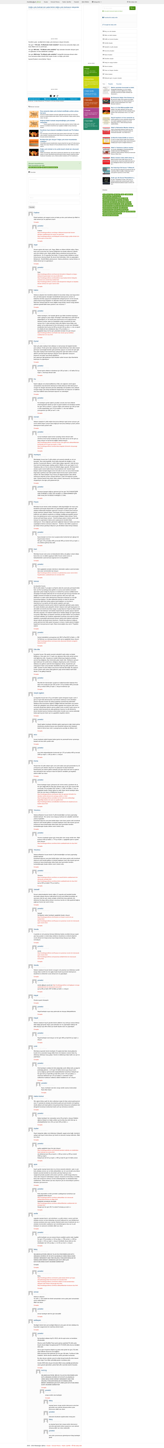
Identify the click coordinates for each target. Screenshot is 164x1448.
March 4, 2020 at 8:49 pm (43, 679)
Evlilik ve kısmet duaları (111, 39)
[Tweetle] (54, 96)
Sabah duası (113, 202)
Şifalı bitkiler (89, 100)
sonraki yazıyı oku (35, 99)
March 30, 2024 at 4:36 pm (43, 269)
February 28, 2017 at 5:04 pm (47, 1085)
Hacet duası (110, 194)
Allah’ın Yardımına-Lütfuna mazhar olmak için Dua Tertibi (129, 147)
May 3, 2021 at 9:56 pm (39, 381)
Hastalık (76, 2)
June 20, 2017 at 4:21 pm (43, 948)
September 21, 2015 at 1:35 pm (41, 1251)
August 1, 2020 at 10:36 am (40, 551)
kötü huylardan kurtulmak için (49, 167)
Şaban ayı (125, 200)
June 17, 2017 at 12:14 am (40, 1020)
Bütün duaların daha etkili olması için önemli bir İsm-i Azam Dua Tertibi (134, 157)
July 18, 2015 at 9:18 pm (50, 1392)
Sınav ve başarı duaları (111, 70)
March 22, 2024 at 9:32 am (40, 246)
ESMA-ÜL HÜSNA (123, 198)
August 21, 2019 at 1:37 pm (43, 721)
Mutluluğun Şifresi (32, 8)
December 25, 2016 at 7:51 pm (40, 1098)
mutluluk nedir (106, 196)
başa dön (48, 99)
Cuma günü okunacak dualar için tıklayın (113, 11)
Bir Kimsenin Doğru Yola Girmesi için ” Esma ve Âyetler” (129, 97)
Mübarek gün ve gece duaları (113, 78)
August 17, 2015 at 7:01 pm (55, 1432)
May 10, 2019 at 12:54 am (43, 749)
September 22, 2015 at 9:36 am (44, 1273)
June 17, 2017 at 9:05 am (43, 1035)
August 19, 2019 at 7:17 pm (40, 695)
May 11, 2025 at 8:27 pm (42, 228)
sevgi (122, 194)
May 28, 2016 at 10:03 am (39, 1166)
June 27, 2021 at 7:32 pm (43, 367)
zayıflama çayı (128, 194)
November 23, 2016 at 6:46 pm (40, 1130)
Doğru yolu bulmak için (35, 167)
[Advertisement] (54, 24)
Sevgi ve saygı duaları (110, 62)
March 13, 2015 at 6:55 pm (43, 1311)
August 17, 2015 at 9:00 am (55, 1402)
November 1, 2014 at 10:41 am (44, 1335)
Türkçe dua (128, 203)
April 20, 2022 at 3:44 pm (43, 313)
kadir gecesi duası (107, 205)
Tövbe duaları (108, 74)
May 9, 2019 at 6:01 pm (39, 736)
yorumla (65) (61, 99)
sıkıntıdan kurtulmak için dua (110, 207)
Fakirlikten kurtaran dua (109, 200)
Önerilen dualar (109, 58)
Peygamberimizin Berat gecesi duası (112, 213)
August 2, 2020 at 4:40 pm (43, 566)
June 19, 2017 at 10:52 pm (40, 967)
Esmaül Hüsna (55, 2)
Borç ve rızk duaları (110, 31)
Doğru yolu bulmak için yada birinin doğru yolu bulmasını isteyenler (56, 8)
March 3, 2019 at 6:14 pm (43, 782)
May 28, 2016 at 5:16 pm (43, 1191)
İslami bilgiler (89, 121)
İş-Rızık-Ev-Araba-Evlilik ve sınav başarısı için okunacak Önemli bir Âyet (134, 137)
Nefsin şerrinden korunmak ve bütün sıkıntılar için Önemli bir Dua (132, 87)
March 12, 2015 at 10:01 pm (40, 1294)
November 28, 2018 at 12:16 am (41, 812)
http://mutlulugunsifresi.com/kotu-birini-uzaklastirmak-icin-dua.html (57, 843)
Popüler (110, 84)
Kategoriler (97, 2)
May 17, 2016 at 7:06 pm (43, 1234)
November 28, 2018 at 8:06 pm (44, 834)
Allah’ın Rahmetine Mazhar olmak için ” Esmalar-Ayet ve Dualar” (131, 127)
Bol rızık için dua (116, 196)
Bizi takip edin (132, 2)
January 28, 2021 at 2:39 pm (43, 488)
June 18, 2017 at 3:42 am (39, 997)
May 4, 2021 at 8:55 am (42, 400)
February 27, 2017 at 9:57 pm (44, 1065)
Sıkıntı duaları (108, 66)
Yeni (103, 84)
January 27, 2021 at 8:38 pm (40, 456)
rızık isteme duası (130, 211)
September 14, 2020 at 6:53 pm (44, 534)
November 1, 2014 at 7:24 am (40, 1322)
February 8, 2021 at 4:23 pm (40, 419)
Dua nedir (122, 211)
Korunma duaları (109, 51)
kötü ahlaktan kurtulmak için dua (111, 203)
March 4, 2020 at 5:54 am (39, 651)
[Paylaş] (50, 96)
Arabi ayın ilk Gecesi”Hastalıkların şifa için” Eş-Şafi (127, 177)
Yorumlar (119, 84)
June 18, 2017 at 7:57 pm (43, 1008)
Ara (133, 8)
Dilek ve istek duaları (110, 35)
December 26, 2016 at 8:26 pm (44, 1115)
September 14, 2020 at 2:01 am (41, 504)
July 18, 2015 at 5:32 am (46, 1372)
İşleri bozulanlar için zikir (36, 165)
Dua (104, 194)
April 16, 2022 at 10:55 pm (39, 292)
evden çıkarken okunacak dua (110, 215)
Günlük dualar (108, 43)
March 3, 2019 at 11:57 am (40, 763)
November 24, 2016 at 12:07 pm (44, 1145)
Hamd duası (121, 202)
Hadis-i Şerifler (66, 2)
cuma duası (106, 202)
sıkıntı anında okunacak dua (110, 198)
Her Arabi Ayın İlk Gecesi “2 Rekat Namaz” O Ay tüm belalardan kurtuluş (134, 167)
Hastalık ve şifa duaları (111, 47)
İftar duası (119, 200)
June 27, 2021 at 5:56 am (39, 343)
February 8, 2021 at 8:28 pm (43, 434)
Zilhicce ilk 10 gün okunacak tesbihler (123, 205)
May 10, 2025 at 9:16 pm (39, 214)
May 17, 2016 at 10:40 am (39, 1215)
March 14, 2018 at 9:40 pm (40, 891)
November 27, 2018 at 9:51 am (40, 851)
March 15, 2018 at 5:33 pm (43, 910)
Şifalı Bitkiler (85, 2)
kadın (122, 203)
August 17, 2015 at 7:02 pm (55, 1414)
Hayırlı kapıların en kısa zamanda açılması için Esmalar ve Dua (131, 117)
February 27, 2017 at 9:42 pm (40, 1048)
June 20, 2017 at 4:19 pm (43, 982)
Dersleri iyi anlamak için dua (121, 209)
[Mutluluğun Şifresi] (34, 2)
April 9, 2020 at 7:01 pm (42, 634)
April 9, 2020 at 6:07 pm (39, 583)
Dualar (46, 2)
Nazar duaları (108, 54)
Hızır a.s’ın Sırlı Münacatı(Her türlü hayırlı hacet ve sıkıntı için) (131, 107)
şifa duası (128, 202)
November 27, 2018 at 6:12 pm (44, 872)
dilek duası (116, 194)
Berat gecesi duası (107, 209)
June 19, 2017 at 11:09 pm (40, 931)
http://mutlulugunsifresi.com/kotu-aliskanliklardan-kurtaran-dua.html (57, 1285)
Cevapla (36, 222)
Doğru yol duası (123, 207)
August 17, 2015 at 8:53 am (55, 1421)
